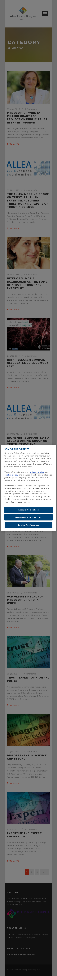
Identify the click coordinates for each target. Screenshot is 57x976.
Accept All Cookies (28, 510)
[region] (28, 488)
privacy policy (37, 472)
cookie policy (11, 475)
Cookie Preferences (28, 525)
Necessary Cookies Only (28, 517)
